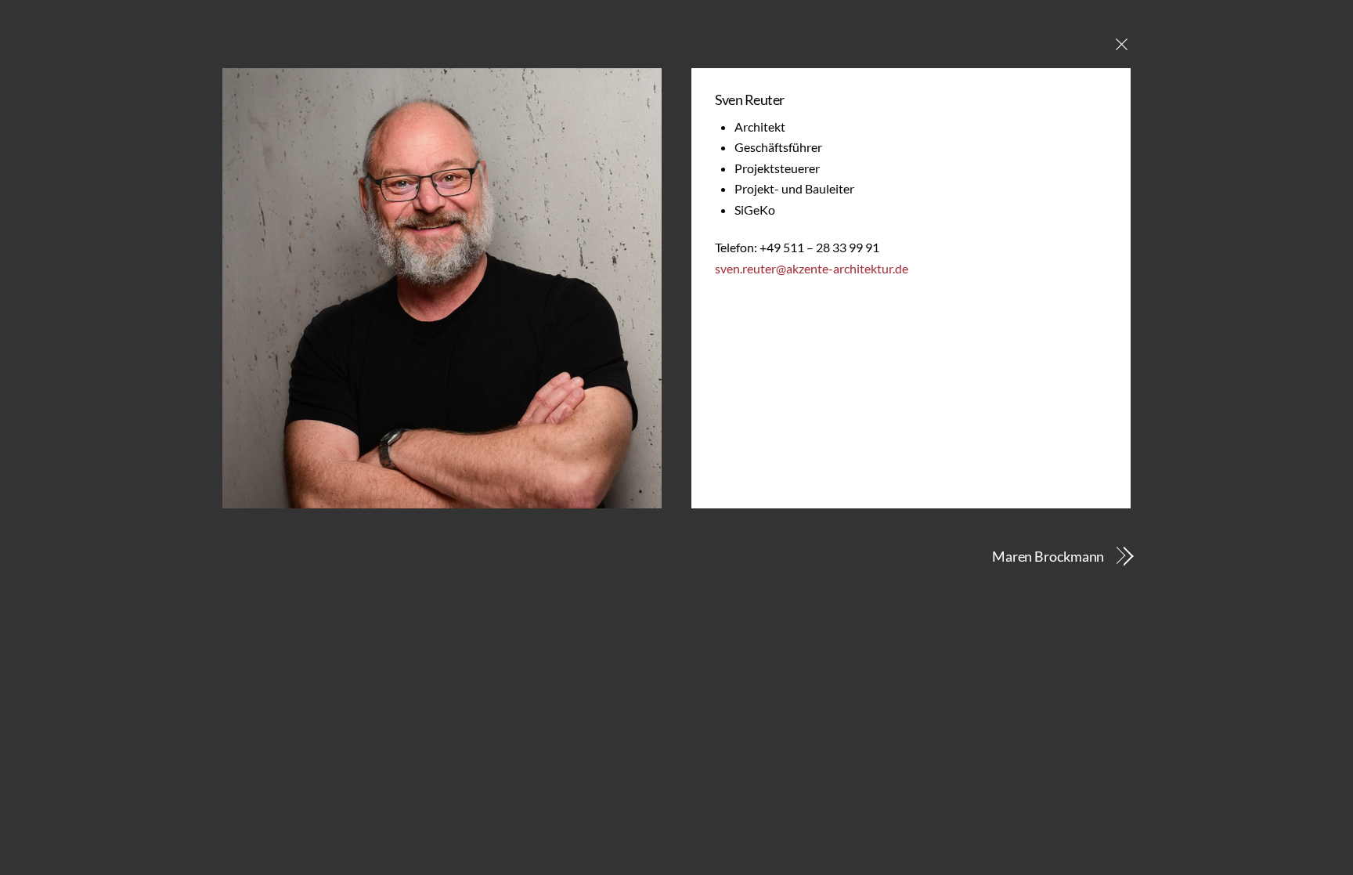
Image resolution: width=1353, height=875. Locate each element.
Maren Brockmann (1048, 556)
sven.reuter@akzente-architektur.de (811, 268)
